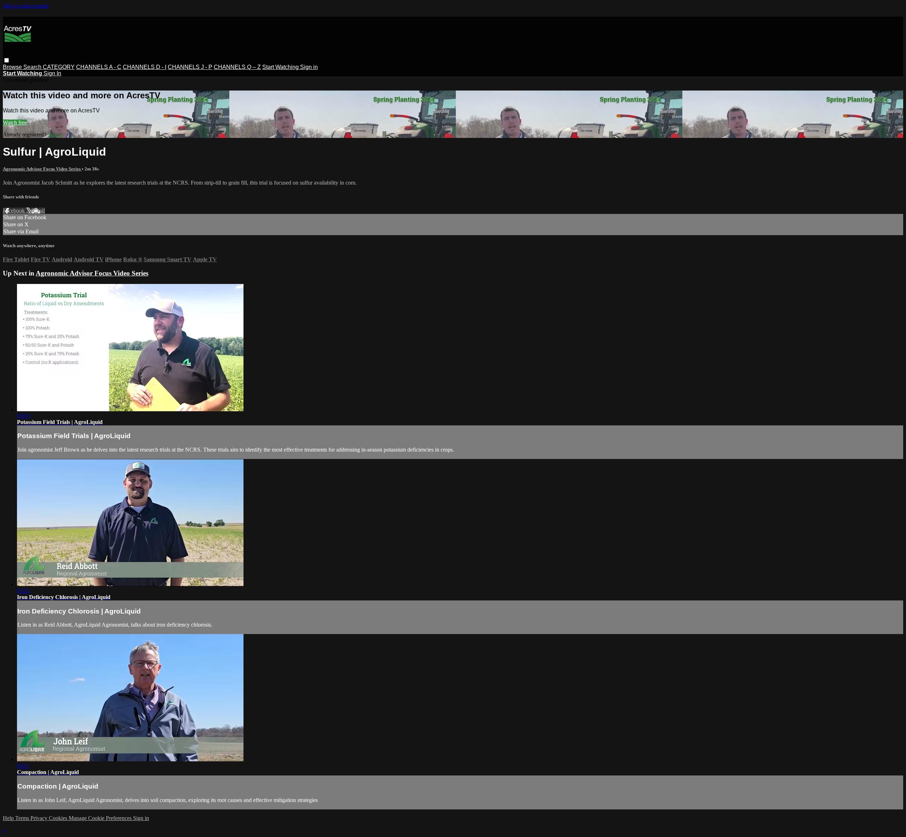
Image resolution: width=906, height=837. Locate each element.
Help (9, 818)
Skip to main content (26, 6)
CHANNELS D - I (144, 67)
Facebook (14, 211)
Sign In (52, 73)
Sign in (309, 67)
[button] (6, 60)
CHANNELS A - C (98, 67)
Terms (22, 818)
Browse (13, 67)
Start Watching (281, 67)
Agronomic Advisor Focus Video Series (42, 169)
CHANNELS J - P (190, 67)
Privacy (39, 818)
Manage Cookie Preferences (101, 818)
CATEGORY (59, 67)
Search (33, 67)
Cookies (59, 818)
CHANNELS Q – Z (237, 67)
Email (38, 211)
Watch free (15, 123)
